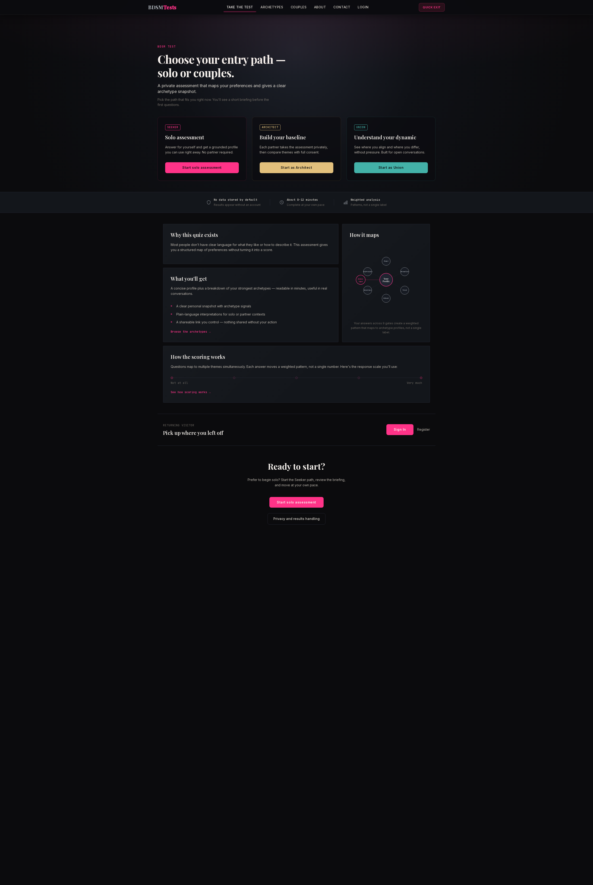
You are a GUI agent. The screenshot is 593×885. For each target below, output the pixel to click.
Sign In (400, 429)
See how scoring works (189, 392)
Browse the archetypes (189, 332)
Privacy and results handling (296, 519)
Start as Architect (296, 167)
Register (423, 429)
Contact (341, 7)
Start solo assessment (202, 167)
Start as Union (391, 167)
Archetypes (272, 7)
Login (363, 7)
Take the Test (240, 7)
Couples (299, 7)
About (320, 7)
